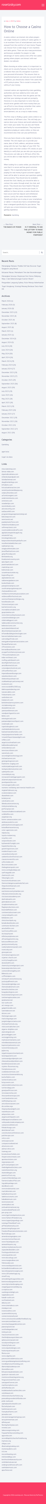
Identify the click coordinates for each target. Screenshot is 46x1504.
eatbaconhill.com (8, 511)
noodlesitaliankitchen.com (11, 543)
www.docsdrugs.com (9, 1257)
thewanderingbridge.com (11, 984)
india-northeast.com (9, 657)
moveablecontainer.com (11, 609)
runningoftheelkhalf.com (11, 1223)
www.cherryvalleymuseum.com (13, 615)
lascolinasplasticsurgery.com (12, 1271)
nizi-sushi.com (7, 1003)
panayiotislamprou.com (10, 586)
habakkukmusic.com (9, 1199)
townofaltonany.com (10, 1048)
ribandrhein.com (7, 795)
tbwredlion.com (7, 1369)
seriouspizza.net (8, 1141)
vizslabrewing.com (8, 705)
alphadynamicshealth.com (11, 1404)
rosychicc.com (7, 838)
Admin (18, 21)
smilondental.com (8, 748)
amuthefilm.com (8, 928)
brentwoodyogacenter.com (12, 1281)
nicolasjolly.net (7, 933)
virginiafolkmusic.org (9, 790)
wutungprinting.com (9, 1037)
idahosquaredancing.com (11, 689)
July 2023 (5, 391)
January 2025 (7, 335)
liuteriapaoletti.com (9, 1056)
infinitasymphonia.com (10, 936)
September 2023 (8, 384)
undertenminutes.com (10, 498)
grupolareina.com (8, 612)
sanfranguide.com (8, 872)
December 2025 (8, 312)
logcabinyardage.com (9, 1183)
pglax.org (5, 1050)
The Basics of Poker (12, 225)
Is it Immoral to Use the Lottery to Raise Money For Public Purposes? (33, 229)
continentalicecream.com (11, 912)
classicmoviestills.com (10, 859)
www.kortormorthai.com (11, 1239)
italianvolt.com (7, 700)
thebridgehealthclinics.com (12, 1167)
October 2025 (7, 320)
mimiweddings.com (9, 1457)
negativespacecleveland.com (12, 1053)
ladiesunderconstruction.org (12, 623)
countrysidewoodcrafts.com (12, 530)
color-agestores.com (9, 830)
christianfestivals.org (9, 1024)
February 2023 (7, 410)
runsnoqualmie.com (9, 1255)
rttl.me (4, 1451)
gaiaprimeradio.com (9, 1008)
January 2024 (7, 368)
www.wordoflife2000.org (11, 686)
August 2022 (6, 432)
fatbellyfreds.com (8, 1345)
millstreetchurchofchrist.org (12, 1396)
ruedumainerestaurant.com (12, 947)
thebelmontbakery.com (10, 525)
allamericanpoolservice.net (12, 779)
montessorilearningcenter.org (13, 1377)
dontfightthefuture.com (11, 663)
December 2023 (8, 372)
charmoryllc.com (8, 875)
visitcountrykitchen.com (10, 1026)
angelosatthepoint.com (10, 1117)
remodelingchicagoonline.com (13, 1279)
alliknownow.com (8, 888)
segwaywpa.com (8, 1162)
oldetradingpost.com (9, 620)
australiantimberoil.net (10, 628)
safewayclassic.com (9, 527)
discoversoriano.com (9, 864)
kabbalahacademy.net (10, 745)
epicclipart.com (7, 562)
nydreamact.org (7, 546)
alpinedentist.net (8, 578)
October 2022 (7, 425)
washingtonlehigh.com (10, 1292)
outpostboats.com (9, 841)
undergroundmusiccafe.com (12, 1465)
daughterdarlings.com (10, 482)
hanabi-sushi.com (8, 1297)
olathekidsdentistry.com (11, 729)
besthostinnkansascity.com (12, 1459)
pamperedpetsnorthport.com (12, 721)
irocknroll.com (7, 684)
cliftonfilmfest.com (9, 671)
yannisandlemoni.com (10, 710)
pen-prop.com (7, 1212)
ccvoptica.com (7, 1289)
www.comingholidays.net (11, 870)
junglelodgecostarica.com (11, 1021)
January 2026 (7, 308)
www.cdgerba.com (8, 1356)
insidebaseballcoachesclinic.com (13, 1390)
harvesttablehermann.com (11, 636)
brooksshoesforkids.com (11, 1154)
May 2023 (5, 399)
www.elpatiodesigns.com (11, 1348)
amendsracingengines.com (11, 1236)
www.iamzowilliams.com (11, 1321)
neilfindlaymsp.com (9, 1101)
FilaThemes (39, 1495)
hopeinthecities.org (9, 846)
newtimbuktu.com (8, 506)
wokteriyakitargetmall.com (12, 766)
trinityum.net (6, 1332)
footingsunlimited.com (10, 1252)
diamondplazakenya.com (11, 1366)
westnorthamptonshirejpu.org (13, 599)
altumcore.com (7, 1146)
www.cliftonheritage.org (11, 1273)
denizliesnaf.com (8, 1130)
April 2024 (5, 357)
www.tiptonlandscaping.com (12, 1284)
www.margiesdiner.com (10, 1260)
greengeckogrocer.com (10, 761)
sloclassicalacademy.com (11, 896)
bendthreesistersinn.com (11, 1064)
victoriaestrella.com (9, 1093)
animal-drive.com (8, 1149)
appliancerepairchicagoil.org (12, 532)
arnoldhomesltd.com (9, 665)
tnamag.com (6, 1151)
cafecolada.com (8, 862)
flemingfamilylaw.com (10, 1425)
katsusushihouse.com (10, 941)
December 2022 (8, 417)
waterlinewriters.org (9, 1170)
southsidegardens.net (10, 1329)
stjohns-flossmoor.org (10, 1066)
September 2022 (8, 429)
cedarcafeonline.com (9, 493)
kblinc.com (5, 716)
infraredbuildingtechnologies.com (14, 633)
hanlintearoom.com (9, 1409)
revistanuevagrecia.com (10, 955)
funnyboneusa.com (9, 1069)
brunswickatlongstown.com (12, 995)
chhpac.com (6, 1443)
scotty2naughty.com (9, 960)
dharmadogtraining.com (10, 1446)
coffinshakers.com (8, 976)
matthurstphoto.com (10, 1385)
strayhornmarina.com (9, 904)
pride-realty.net (7, 1401)
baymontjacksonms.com (11, 1045)
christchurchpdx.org (9, 920)
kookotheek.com (8, 583)
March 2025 (6, 331)
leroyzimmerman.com (10, 1419)
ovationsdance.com (9, 793)
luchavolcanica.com (9, 1080)
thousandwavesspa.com (11, 1095)
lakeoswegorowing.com (10, 1430)
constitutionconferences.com (13, 1133)
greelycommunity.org (9, 944)
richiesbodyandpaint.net (10, 477)
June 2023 (5, 395)
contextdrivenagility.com (11, 971)
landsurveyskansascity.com (12, 1247)
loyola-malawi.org (8, 835)
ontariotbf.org (7, 535)
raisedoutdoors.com (9, 676)
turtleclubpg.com (8, 1088)
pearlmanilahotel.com (10, 564)
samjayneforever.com (10, 1382)
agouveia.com (7, 1435)
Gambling (15, 215)
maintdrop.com (7, 567)
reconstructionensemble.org (12, 1074)
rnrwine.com (6, 1427)
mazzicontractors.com (10, 1334)
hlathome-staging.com (10, 764)
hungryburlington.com (10, 992)
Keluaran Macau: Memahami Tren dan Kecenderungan (21, 272)
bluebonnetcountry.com (10, 559)
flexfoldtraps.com (8, 1234)
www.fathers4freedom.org (12, 1218)
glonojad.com (7, 952)
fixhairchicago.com (8, 1127)
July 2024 (5, 346)
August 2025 (6, 327)
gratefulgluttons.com (10, 848)
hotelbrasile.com (8, 602)
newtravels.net (7, 519)
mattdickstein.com (9, 1191)
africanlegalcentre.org (10, 939)
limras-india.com (8, 471)
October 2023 (7, 380)
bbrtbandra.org (7, 556)
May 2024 (5, 353)
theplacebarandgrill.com (11, 1109)
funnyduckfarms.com (9, 1411)
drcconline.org (7, 1106)
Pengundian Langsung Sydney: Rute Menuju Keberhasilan (23, 282)
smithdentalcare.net (9, 1462)
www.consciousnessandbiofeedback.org (16, 1319)
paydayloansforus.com (10, 522)
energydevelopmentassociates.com (15, 641)
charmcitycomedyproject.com (13, 965)
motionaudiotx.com (9, 1449)
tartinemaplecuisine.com (11, 997)
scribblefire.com (7, 814)
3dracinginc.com (8, 878)
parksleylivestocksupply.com (12, 825)
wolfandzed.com (8, 1300)
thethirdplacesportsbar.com (12, 1337)
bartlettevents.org (9, 607)
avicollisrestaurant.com (10, 1103)
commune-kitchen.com (10, 926)
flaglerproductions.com (10, 907)
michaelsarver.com (9, 758)
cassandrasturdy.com (9, 854)
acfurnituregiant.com (9, 495)
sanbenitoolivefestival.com (12, 856)
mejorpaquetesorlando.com (12, 734)
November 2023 (8, 376)
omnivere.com (7, 501)
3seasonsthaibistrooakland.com (13, 811)
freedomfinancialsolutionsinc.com (14, 1231)
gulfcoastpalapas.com (10, 1165)
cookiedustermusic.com (10, 1072)
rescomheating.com (9, 1454)
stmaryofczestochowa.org (12, 979)
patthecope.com (8, 1135)
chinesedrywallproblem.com (12, 1061)
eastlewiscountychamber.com (13, 891)
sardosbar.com (7, 697)
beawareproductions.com (11, 968)
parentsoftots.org (8, 1175)
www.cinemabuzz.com (10, 1305)
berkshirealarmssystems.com (12, 702)
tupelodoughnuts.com (10, 726)
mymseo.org (6, 1441)
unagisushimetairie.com (10, 548)
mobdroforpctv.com (9, 851)
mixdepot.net (7, 1308)
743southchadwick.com (10, 655)
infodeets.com (7, 485)
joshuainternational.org (10, 1207)
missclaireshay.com (9, 469)
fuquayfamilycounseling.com (12, 1433)
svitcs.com (6, 1138)
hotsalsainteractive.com (11, 487)
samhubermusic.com (9, 1467)
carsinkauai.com (7, 1393)
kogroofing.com (7, 575)
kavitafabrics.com (8, 1077)
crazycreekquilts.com (9, 915)
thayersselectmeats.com (11, 1157)
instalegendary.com (9, 538)
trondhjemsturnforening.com (12, 1364)
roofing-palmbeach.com (10, 660)
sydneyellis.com (7, 771)
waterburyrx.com (8, 1111)
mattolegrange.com (9, 1018)
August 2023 (6, 387)
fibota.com (6, 1353)
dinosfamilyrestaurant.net (11, 631)
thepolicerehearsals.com (11, 886)
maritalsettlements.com (11, 1040)
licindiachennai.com (9, 479)
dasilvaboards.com (9, 899)
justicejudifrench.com (10, 981)
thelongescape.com (9, 1016)
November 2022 (8, 421)
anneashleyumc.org (9, 1244)
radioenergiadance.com (10, 580)
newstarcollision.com (10, 750)
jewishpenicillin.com (9, 782)
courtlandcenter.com (9, 1098)
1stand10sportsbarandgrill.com (13, 737)
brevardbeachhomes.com (11, 649)
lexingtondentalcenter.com (12, 769)
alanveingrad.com (8, 1032)
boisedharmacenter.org (10, 827)
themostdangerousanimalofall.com (15, 883)
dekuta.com (6, 1303)
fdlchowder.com (8, 1263)
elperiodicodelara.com (10, 474)
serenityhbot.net (8, 1204)
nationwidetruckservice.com (12, 1085)
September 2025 (8, 323)
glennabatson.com (9, 902)
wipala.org (5, 833)
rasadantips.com (8, 503)
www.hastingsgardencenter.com (13, 1324)
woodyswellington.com (10, 1342)
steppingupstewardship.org (12, 1287)
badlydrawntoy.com (9, 1194)
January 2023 (7, 414)
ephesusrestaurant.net (10, 1340)
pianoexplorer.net (8, 1327)
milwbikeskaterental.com (11, 1042)
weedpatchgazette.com (11, 713)
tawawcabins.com (8, 692)
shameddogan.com (9, 1172)
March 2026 (6, 301)
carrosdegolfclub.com (10, 639)
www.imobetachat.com (10, 1188)
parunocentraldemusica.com (12, 1358)
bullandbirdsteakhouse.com (12, 1268)
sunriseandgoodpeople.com (12, 1058)
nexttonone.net (8, 1202)
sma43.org (6, 1276)
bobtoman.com (7, 570)
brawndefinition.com (9, 910)
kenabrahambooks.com (10, 923)
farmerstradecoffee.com (11, 1180)
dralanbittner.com (8, 708)
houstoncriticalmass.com (11, 880)
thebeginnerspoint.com (10, 867)
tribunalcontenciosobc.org (11, 894)
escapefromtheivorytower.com (13, 652)
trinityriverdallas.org (9, 806)
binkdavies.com (7, 918)
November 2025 (8, 316)
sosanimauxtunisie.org (10, 572)
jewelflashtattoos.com (10, 551)
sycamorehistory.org (9, 1313)
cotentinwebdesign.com (10, 617)
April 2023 (5, 402)
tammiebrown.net (8, 1010)
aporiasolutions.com (9, 1159)
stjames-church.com (9, 957)
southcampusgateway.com (12, 588)
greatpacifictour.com (9, 1090)
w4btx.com (6, 740)
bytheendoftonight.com (11, 843)
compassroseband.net (10, 1143)
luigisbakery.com (8, 1295)
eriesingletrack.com (9, 718)
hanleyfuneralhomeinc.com (12, 732)
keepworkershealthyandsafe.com (14, 540)
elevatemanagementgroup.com (13, 1417)
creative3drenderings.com (11, 1178)
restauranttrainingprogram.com (13, 777)
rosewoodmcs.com (9, 1311)
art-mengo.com (7, 1005)
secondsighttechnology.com (12, 756)
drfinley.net (6, 1422)
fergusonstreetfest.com (11, 1380)
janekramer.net (7, 1000)
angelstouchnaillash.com (11, 742)
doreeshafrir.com (8, 963)
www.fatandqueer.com (10, 1242)
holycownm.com (8, 1082)
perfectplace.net (8, 809)
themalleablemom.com (10, 987)
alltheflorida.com (8, 1388)
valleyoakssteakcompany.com (13, 1122)
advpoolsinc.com (8, 1114)
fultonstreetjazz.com (10, 604)
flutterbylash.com (8, 1406)
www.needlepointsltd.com (11, 1265)
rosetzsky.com (11, 4)
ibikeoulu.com (7, 973)
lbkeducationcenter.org (10, 803)
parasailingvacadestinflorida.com (14, 1398)
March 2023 (6, 406)
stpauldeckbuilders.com (10, 1250)
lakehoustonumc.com (10, 1196)
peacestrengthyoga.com (11, 1228)
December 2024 (8, 338)
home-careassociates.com (11, 819)
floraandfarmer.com (9, 644)
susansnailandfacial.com (11, 1210)
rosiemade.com (7, 724)
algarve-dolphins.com (10, 1029)
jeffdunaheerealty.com (10, 1226)
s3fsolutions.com (8, 647)
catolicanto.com (8, 801)
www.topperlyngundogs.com (12, 1220)
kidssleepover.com (8, 517)
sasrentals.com (7, 753)
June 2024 (5, 350)
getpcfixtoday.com (9, 554)
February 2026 (7, 305)
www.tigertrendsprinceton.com (13, 1215)
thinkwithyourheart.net (10, 679)
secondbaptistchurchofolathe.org (14, 1438)
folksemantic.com (8, 694)
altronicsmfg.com (8, 509)
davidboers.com (7, 1186)
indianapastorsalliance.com (12, 1119)
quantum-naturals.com (10, 1374)
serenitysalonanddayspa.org (12, 490)
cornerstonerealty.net (10, 1316)
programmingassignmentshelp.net (14, 514)
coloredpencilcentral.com (11, 668)
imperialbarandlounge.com (11, 673)
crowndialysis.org (8, 774)
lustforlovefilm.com (9, 931)
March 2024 (6, 361)
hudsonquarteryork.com (10, 1350)
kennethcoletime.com (10, 989)
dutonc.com (6, 1013)
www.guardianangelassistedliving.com (16, 1361)
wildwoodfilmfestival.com (12, 596)
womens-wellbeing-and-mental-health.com (18, 787)
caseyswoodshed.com (10, 1125)
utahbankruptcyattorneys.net (13, 681)
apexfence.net (7, 1470)
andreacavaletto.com (10, 822)
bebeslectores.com (9, 625)
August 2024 (6, 342)
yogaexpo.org (7, 817)
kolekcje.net (6, 798)
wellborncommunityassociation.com (15, 594)
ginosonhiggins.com (9, 1034)
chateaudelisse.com (9, 591)
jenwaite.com (7, 1414)
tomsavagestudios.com (10, 785)
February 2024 (7, 365)
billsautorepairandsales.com (12, 1372)
